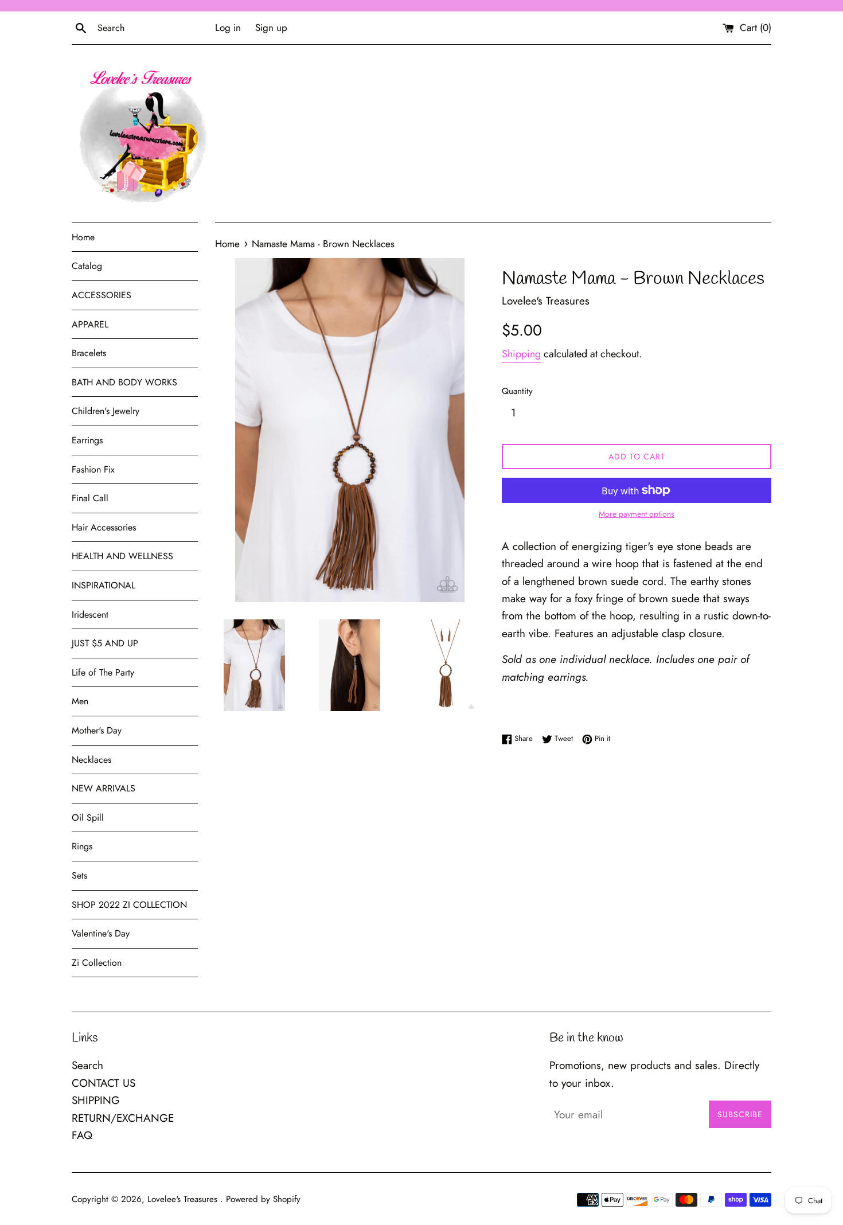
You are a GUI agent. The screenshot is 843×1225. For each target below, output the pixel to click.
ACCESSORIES (101, 295)
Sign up (271, 27)
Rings (82, 846)
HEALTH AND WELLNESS (122, 556)
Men (80, 701)
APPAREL (90, 324)
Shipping (521, 353)
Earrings (87, 440)
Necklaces (91, 759)
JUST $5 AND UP (105, 643)
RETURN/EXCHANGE (123, 1118)
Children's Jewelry (105, 411)
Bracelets (89, 353)
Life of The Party (103, 672)
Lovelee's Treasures (183, 1199)
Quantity (517, 391)
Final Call (90, 498)
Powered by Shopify (263, 1199)
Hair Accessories (104, 527)
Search (87, 1065)
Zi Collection (97, 962)
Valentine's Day (101, 933)
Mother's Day (97, 730)
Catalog (87, 265)
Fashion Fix (93, 469)
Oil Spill (88, 817)
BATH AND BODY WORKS (124, 382)
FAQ (82, 1135)
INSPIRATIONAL (103, 585)
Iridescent (90, 614)
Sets (79, 875)
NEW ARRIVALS (103, 788)
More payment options (636, 514)
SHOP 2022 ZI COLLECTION (129, 904)
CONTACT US (103, 1083)
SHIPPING (96, 1100)
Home (83, 237)
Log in (228, 27)
